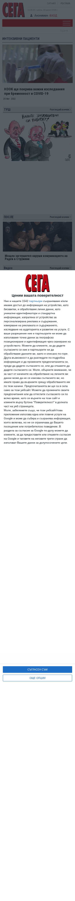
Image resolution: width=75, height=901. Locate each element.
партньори (35, 301)
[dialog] (37, 585)
